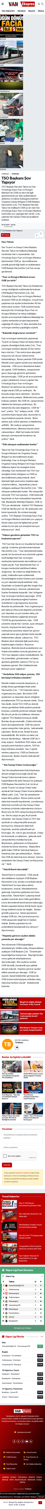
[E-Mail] (17, 1048)
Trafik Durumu (11, 1457)
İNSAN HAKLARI (20, 1480)
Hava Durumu (32, 1452)
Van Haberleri (8, 11)
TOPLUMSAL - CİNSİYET (26, 1477)
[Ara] (42, 4)
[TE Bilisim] (7, 1044)
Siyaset (31, 11)
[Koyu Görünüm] (39, 4)
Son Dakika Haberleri (34, 1464)
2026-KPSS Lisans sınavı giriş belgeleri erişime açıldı (33, 1076)
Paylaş (6, 235)
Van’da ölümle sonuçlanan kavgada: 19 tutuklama (11, 1076)
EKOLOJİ (5, 1480)
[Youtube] (27, 1441)
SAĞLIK (39, 1480)
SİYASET (13, 1477)
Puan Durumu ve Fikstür (31, 1458)
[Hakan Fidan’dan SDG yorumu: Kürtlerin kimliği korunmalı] (12, 1108)
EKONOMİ (31, 1480)
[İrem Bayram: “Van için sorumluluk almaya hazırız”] (12, 1088)
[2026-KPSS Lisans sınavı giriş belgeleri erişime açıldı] (33, 1067)
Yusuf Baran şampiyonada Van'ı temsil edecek (31, 1097)
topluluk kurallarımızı (23, 1173)
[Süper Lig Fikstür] (42, 1337)
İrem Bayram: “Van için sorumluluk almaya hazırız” (11, 1097)
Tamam (41, 1497)
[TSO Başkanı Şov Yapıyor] (22, 230)
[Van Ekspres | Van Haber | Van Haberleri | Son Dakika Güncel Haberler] (21, 4)
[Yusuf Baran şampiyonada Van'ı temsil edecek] (33, 1088)
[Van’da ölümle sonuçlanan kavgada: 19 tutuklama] (12, 1067)
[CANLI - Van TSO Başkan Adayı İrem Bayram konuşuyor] (33, 1108)
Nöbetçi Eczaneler (13, 1452)
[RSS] (31, 1441)
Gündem (21, 11)
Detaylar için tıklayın (22, 1328)
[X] (18, 1441)
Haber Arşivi (10, 1468)
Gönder (7, 1165)
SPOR (11, 1480)
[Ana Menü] (3, 4)
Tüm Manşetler (11, 1464)
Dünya (41, 11)
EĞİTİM (22, 1482)
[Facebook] (14, 1441)
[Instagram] (22, 1441)
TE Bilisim (19, 1043)
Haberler (5, 174)
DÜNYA (39, 1477)
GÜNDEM (15, 174)
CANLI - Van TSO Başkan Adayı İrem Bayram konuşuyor (33, 1118)
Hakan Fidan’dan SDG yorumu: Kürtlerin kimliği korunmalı (11, 1118)
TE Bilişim (28, 1489)
